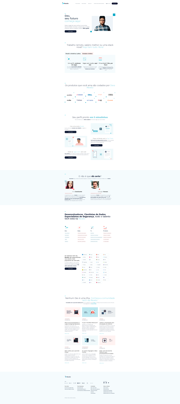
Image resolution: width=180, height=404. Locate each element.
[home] (65, 3)
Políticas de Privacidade (107, 390)
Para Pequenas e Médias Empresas (83, 390)
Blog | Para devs (93, 387)
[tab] (73, 53)
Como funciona (77, 3)
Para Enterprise (80, 387)
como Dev (108, 3)
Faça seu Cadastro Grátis (69, 389)
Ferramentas (93, 393)
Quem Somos (105, 387)
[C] (105, 277)
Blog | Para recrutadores (95, 389)
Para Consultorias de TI (81, 389)
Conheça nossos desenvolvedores (99, 3)
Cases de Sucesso (94, 390)
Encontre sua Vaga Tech (69, 387)
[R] (91, 259)
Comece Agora (70, 31)
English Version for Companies (108, 393)
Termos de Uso (106, 389)
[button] (90, 3)
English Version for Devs (107, 391)
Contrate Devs (115, 3)
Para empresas (84, 3)
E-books (92, 391)
